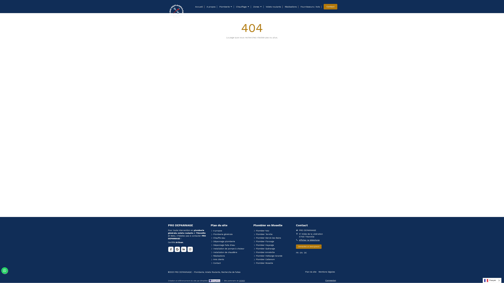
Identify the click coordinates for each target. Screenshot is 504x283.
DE (305, 253)
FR (297, 253)
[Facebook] (171, 249)
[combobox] (492, 280)
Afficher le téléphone (309, 240)
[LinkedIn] (183, 249)
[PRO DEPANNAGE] (176, 18)
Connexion (330, 280)
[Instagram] (190, 249)
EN (301, 253)
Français (492, 280)
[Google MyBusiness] (177, 249)
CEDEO (242, 281)
